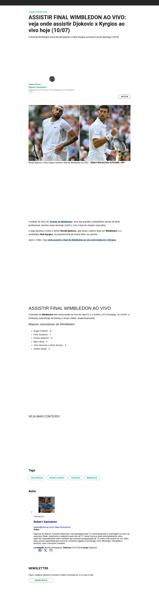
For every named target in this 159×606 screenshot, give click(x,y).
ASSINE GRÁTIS (41, 580)
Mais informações (63, 527)
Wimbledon (92, 478)
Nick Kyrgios (37, 478)
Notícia (124, 97)
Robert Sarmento (37, 87)
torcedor (75, 478)
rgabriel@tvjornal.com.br (44, 527)
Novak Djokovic (56, 478)
